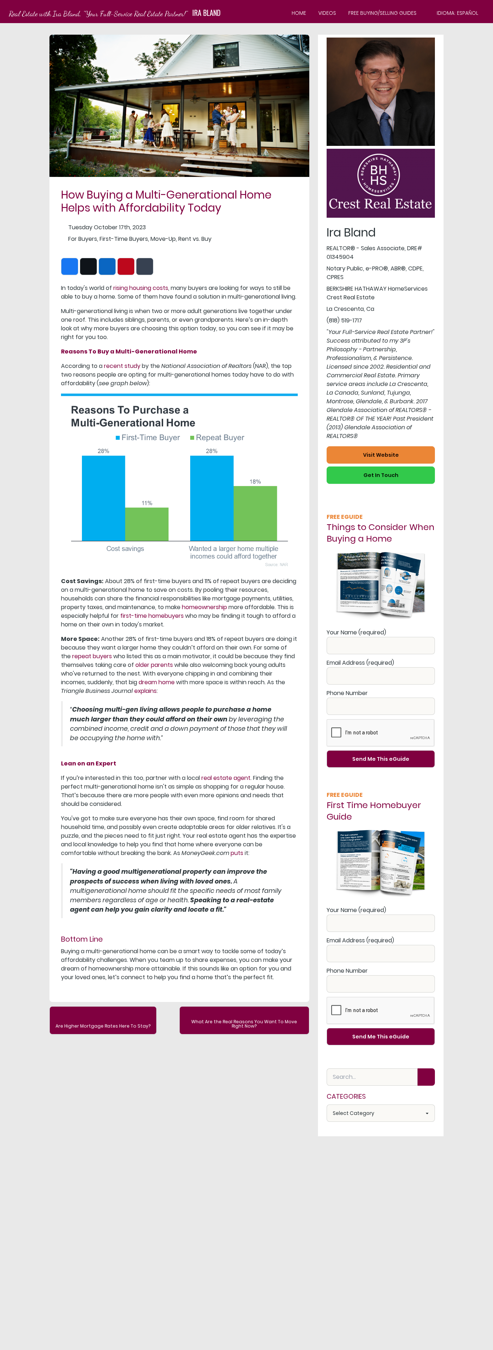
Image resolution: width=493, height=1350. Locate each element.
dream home (157, 682)
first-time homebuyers (152, 616)
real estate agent (225, 778)
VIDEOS (327, 13)
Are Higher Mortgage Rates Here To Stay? (103, 1026)
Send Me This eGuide (380, 759)
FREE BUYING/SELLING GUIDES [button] (382, 13)
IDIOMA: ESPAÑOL (457, 13)
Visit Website (381, 455)
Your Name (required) (356, 632)
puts (237, 853)
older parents (154, 665)
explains (145, 691)
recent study (122, 366)
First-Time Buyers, (124, 239)
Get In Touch (380, 475)
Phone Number (347, 693)
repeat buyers (92, 656)
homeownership (204, 607)
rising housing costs (140, 288)
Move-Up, (163, 239)
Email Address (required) (360, 663)
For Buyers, (83, 239)
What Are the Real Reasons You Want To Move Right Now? (244, 1024)
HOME (299, 13)
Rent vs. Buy (194, 239)
